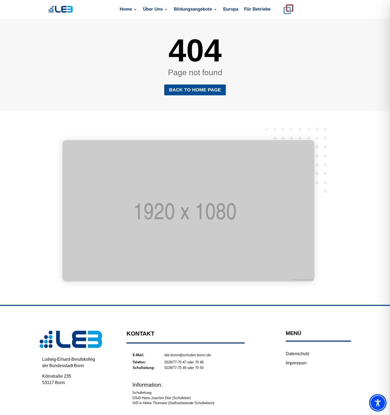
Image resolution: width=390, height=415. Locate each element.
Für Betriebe (257, 9)
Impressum (296, 363)
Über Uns (153, 9)
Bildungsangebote (193, 9)
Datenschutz (297, 353)
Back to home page (195, 89)
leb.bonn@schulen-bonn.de (187, 355)
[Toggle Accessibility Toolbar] (378, 403)
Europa (230, 9)
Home (126, 9)
